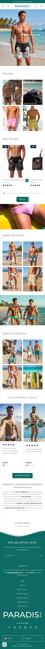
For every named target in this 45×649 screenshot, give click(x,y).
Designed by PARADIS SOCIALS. (22, 646)
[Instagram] (19, 627)
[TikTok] (35, 627)
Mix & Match (22, 314)
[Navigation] (3, 6)
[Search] (36, 6)
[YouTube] (30, 627)
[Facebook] (9, 627)
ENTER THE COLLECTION (30, 35)
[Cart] (41, 6)
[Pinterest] (25, 627)
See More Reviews (22, 475)
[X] (14, 627)
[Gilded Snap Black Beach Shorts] (16, 161)
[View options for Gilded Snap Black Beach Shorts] (27, 180)
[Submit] (40, 555)
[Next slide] (41, 436)
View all (22, 199)
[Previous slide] (4, 436)
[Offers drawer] (8, 6)
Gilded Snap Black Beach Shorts (13, 180)
